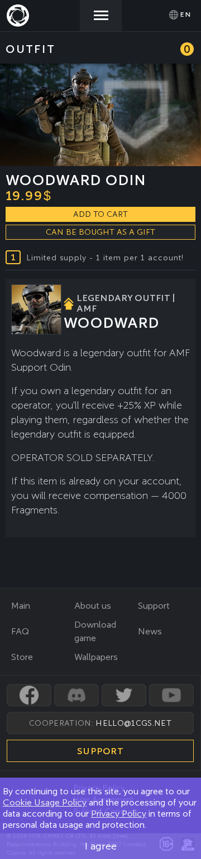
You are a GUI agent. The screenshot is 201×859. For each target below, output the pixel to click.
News (150, 631)
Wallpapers (96, 657)
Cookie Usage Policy (45, 802)
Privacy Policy (118, 813)
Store (22, 657)
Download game (95, 631)
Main (20, 605)
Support (154, 605)
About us (92, 605)
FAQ (20, 631)
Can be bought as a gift (100, 231)
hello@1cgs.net (133, 723)
